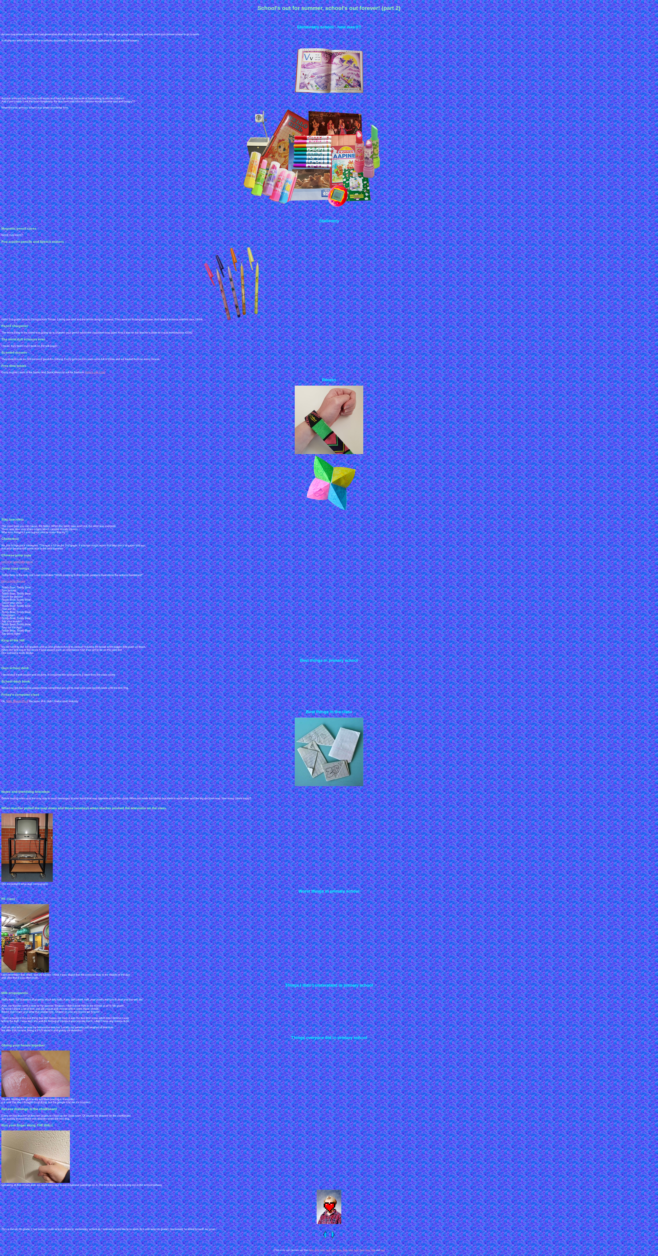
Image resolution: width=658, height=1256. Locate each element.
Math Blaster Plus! (17, 701)
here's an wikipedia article (17, 561)
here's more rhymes (13, 581)
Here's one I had (95, 372)
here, (311, 1250)
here (373, 1250)
